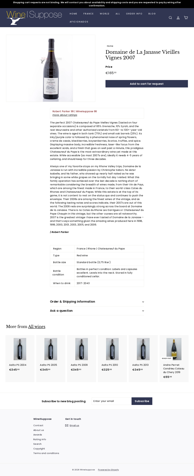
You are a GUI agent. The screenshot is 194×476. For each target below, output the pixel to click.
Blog (152, 13)
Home (73, 13)
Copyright (39, 448)
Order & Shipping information (72, 302)
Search (37, 443)
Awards (37, 434)
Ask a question (61, 311)
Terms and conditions (46, 453)
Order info (134, 13)
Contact (38, 425)
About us (38, 430)
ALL (118, 13)
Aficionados (79, 21)
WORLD (105, 13)
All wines (36, 326)
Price (108, 67)
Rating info (39, 439)
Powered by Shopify (108, 469)
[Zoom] (50, 68)
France (89, 13)
